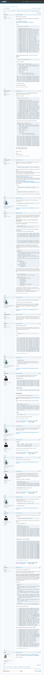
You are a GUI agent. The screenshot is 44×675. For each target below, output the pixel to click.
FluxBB (39, 671)
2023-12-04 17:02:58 (19, 373)
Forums (27, 1)
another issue (20, 268)
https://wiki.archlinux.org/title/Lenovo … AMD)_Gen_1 (25, 22)
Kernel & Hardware (11, 11)
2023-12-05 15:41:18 (19, 439)
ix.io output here (18, 230)
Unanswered (39, 8)
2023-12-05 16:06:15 (19, 471)
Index (4, 6)
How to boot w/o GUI (25, 309)
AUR (38, 1)
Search (10, 6)
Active (35, 8)
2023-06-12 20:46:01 (19, 297)
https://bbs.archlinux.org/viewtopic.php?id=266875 (24, 177)
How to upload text (19, 309)
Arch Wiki (31, 453)
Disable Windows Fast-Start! (33, 309)
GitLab (32, 1)
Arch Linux (5, 2)
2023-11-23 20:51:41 (19, 323)
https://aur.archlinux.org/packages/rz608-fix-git (32, 182)
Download (41, 1)
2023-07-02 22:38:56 (19, 314)
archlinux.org (23, 453)
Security (35, 1)
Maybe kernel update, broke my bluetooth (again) (28, 11)
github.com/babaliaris (24, 452)
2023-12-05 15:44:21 (19, 457)
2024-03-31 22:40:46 (19, 652)
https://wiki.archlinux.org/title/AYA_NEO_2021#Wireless (25, 181)
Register (13, 6)
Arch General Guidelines (32, 452)
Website (6, 451)
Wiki (30, 1)
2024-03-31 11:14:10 (19, 567)
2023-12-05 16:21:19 (19, 513)
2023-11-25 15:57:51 (19, 357)
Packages (23, 1)
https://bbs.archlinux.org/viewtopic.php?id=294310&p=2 (30, 655)
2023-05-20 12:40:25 (19, 14)
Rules (7, 6)
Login (16, 6)
